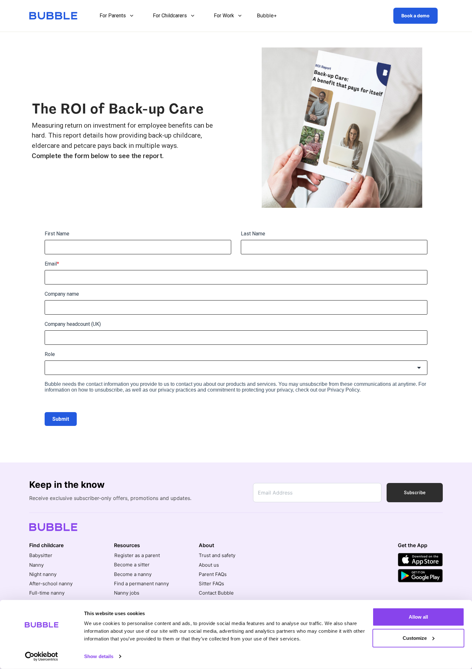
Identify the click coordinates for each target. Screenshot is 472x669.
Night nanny (43, 574)
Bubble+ (267, 15)
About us (209, 565)
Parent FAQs (213, 574)
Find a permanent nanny (141, 583)
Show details (98, 656)
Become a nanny (133, 574)
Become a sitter (132, 565)
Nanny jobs (126, 593)
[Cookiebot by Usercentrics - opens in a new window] (41, 656)
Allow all (418, 617)
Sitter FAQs (211, 583)
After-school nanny (51, 583)
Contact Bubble (216, 593)
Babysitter (40, 555)
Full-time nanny (47, 593)
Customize (415, 637)
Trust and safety (217, 555)
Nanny (36, 565)
